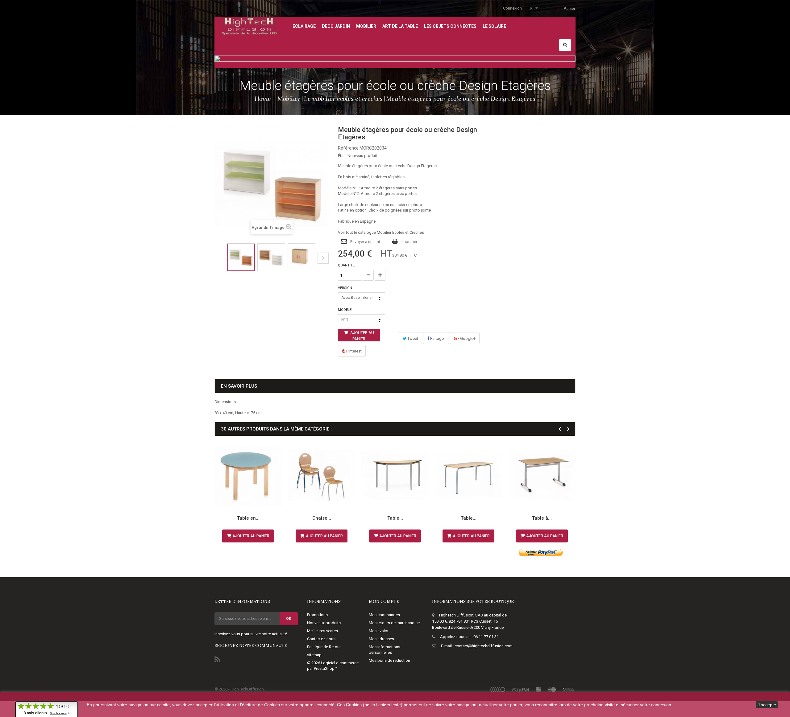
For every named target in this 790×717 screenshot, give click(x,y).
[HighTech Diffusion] (249, 25)
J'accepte (767, 704)
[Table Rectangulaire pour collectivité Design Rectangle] (468, 475)
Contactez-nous (321, 639)
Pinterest (353, 351)
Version (345, 288)
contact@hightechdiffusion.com (484, 646)
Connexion (512, 8)
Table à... (542, 518)
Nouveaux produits (324, 622)
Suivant (323, 258)
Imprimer (409, 241)
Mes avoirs (378, 630)
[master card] (552, 689)
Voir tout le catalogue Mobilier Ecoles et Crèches (381, 232)
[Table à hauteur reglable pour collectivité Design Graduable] (542, 475)
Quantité (346, 265)
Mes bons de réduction (389, 660)
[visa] (568, 689)
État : (342, 155)
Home (263, 99)
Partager (437, 338)
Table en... (248, 518)
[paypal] (521, 689)
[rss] (498, 689)
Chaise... (321, 518)
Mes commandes (384, 614)
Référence (348, 148)
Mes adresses (381, 639)
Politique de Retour (324, 647)
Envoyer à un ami (365, 241)
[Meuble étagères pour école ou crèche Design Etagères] (241, 257)
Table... (395, 518)
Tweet (412, 338)
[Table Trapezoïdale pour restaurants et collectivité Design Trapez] (395, 475)
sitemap (314, 655)
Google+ (467, 338)
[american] (539, 689)
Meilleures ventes (322, 630)
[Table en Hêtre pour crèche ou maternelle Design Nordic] (248, 475)
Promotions (317, 614)
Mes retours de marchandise (394, 622)
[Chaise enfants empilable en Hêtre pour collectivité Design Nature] (321, 475)
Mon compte (384, 601)
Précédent (216, 262)
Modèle (345, 310)
